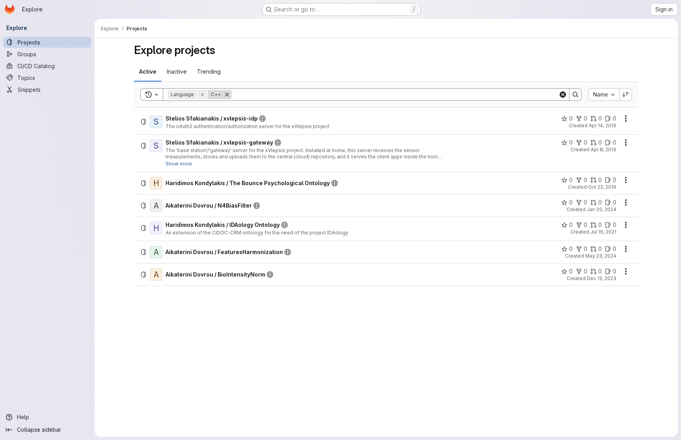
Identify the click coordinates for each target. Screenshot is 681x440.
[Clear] (563, 94)
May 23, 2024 (600, 256)
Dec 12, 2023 (601, 278)
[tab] (148, 72)
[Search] (575, 94)
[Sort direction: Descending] (626, 94)
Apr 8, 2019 (603, 149)
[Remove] (227, 94)
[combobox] (603, 94)
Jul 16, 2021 (603, 232)
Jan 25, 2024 (601, 209)
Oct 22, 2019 (602, 187)
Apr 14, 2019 (602, 125)
